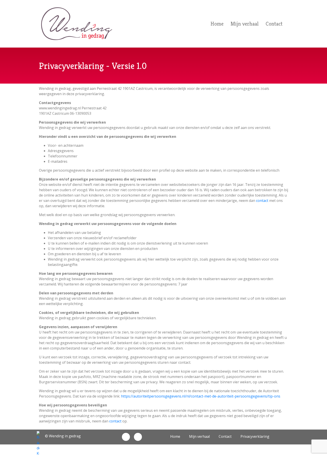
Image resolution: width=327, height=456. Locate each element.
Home (217, 23)
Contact (274, 23)
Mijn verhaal (244, 23)
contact (262, 200)
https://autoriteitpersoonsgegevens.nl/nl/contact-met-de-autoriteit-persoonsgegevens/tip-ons (200, 396)
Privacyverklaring (254, 436)
